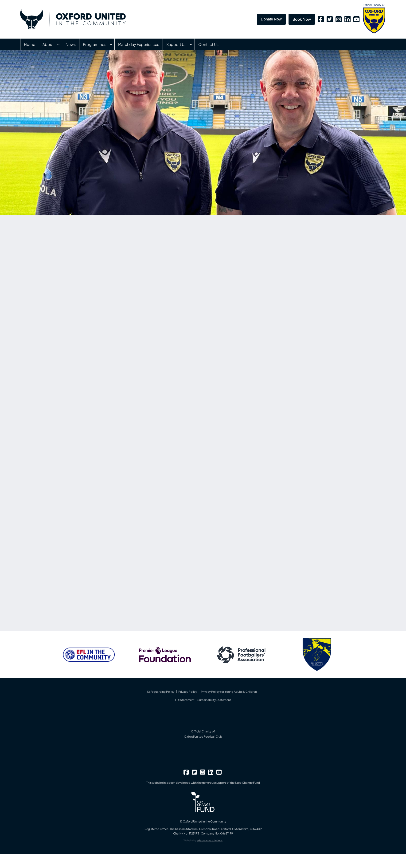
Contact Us (208, 44)
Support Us (176, 44)
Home (29, 44)
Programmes (94, 44)
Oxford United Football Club (203, 736)
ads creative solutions (210, 840)
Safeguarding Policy (161, 691)
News (71, 44)
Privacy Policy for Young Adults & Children (229, 691)
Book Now (302, 19)
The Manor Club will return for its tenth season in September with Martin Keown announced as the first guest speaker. (289, 287)
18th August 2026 (254, 358)
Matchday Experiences (138, 44)
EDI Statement (185, 700)
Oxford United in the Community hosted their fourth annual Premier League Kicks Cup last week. (285, 367)
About (48, 44)
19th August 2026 (254, 322)
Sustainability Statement (214, 700)
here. (148, 595)
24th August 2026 (254, 279)
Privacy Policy (187, 691)
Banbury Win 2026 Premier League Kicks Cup (287, 351)
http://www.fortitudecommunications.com (104, 607)
